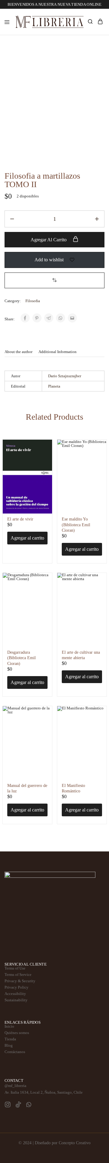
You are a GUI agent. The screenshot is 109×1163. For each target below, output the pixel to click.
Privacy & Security (20, 981)
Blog (9, 1045)
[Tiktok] (18, 1105)
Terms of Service (18, 974)
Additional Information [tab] (57, 351)
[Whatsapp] (29, 1105)
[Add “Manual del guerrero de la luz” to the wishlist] (42, 724)
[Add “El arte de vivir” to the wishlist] (42, 458)
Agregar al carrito (49, 239)
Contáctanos (15, 1051)
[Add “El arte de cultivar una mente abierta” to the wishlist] (96, 591)
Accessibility (15, 993)
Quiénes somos (17, 1032)
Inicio (9, 1026)
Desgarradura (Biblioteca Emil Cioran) (21, 658)
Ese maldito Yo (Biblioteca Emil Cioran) (76, 525)
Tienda (10, 1039)
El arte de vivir (20, 519)
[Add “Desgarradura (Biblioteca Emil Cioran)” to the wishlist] (42, 591)
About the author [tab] (18, 351)
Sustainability (16, 1000)
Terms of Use (15, 968)
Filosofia (32, 301)
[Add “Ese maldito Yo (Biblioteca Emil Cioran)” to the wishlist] (96, 458)
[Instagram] (7, 1105)
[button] (54, 280)
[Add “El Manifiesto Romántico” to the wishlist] (96, 724)
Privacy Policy (16, 987)
